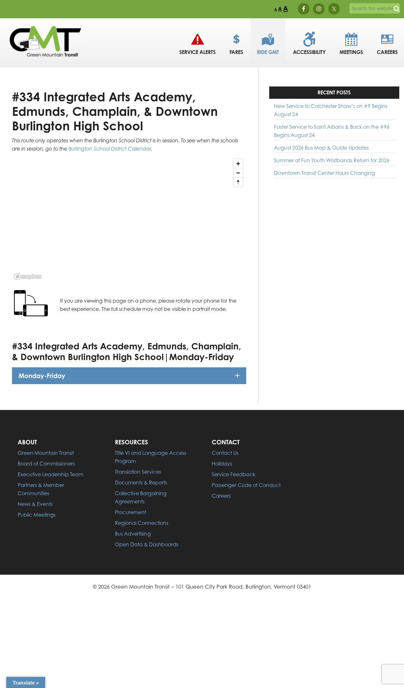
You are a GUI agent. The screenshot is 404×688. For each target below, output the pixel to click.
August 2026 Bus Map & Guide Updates (321, 148)
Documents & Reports (141, 482)
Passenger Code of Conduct (246, 485)
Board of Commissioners (46, 463)
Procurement (130, 512)
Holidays (222, 463)
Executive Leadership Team (50, 474)
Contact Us (225, 453)
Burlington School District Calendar (109, 148)
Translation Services (138, 472)
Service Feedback (233, 474)
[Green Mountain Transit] (46, 61)
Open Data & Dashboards (146, 544)
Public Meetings (37, 515)
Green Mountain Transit (46, 453)
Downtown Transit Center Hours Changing (324, 173)
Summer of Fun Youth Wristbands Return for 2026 (331, 160)
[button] (129, 375)
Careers (221, 496)
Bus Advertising (133, 534)
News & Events (35, 504)
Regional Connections (141, 523)
